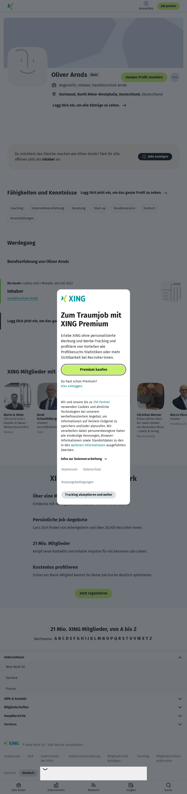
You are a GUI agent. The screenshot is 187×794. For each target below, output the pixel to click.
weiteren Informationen (88, 445)
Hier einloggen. (72, 386)
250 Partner (101, 402)
